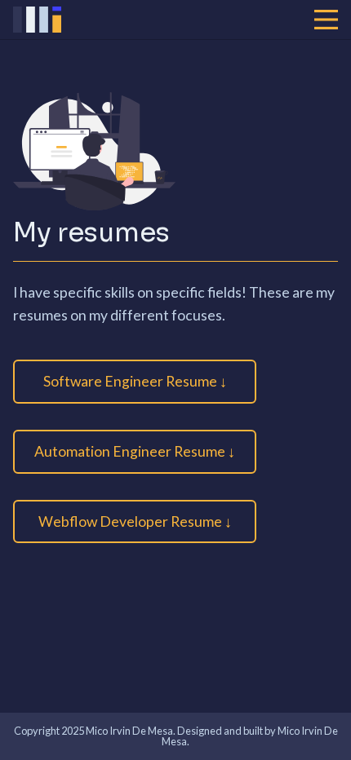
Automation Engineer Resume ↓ (134, 451)
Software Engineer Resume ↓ (135, 381)
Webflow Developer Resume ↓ (135, 521)
